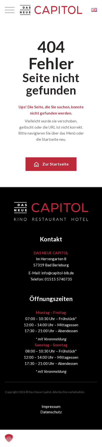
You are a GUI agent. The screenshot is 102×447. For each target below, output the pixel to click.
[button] (9, 438)
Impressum (51, 406)
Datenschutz (51, 411)
